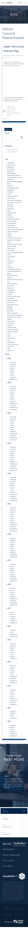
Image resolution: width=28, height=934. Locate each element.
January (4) (13, 362)
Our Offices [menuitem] (8, 866)
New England (10, 290)
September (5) (13, 494)
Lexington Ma (10, 261)
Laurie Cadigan (11, 256)
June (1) (12, 672)
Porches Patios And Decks (13, 296)
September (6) (13, 403)
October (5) (13, 435)
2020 (9, 534)
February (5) (13, 388)
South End (9, 325)
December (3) (13, 440)
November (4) (13, 407)
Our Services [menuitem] (8, 860)
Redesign (9, 306)
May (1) (12, 546)
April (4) (12, 369)
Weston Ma (10, 350)
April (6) (12, 393)
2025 (9, 382)
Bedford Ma (10, 179)
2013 (9, 686)
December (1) (13, 581)
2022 (9, 473)
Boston (9, 183)
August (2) (12, 596)
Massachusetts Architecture (14, 269)
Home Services (11, 248)
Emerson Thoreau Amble (13, 219)
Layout (9, 259)
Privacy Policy (7, 787)
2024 (9, 413)
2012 (9, 708)
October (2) (13, 577)
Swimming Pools (11, 338)
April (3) (12, 650)
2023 (9, 443)
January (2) (13, 564)
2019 (9, 560)
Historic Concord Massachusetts (15, 229)
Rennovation (10, 311)
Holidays (9, 236)
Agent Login (18, 914)
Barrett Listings (11, 107)
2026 (9, 358)
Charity (9, 194)
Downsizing (10, 217)
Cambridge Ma (11, 190)
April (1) (12, 566)
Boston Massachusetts (13, 188)
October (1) (13, 552)
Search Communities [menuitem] (11, 855)
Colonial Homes (11, 198)
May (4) (12, 371)
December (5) (13, 409)
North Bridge (10, 292)
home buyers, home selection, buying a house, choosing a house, (14, 240)
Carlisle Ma (10, 192)
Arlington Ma (10, 163)
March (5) (12, 421)
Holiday (9, 233)
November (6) (13, 498)
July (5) (12, 399)
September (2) (13, 598)
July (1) (12, 548)
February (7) (13, 510)
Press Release (10, 298)
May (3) (12, 516)
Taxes (8, 340)
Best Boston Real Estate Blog (14, 181)
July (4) (12, 375)
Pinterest (9, 294)
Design (9, 211)
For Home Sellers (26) (12, 152)
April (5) (12, 423)
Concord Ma (10, 206)
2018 (9, 584)
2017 (9, 608)
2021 (9, 504)
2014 (9, 662)
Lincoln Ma (10, 263)
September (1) (13, 379)
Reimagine (9, 309)
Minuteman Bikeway (12, 284)
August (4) (12, 377)
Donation (9, 215)
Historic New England (12, 231)
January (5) (13, 447)
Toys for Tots (10, 346)
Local (8, 265)
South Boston (10, 323)
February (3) (13, 646)
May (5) (12, 425)
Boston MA (10, 186)
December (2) (13, 636)
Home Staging (10, 250)
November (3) (13, 620)
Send (14, 796)
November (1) (13, 579)
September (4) (13, 433)
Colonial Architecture (12, 196)
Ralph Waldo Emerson (12, 300)
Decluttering (10, 208)
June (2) (12, 570)
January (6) (13, 417)
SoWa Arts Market (11, 327)
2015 (9, 640)
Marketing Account (10, 55)
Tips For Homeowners (12, 344)
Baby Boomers (10, 167)
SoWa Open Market (12, 331)
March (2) (12, 542)
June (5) (12, 457)
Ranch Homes (10, 302)
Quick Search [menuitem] (8, 849)
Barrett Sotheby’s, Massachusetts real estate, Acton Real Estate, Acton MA (14, 175)
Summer (9, 336)
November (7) (13, 528)
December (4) (13, 470)
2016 (9, 626)
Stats (8, 334)
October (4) (13, 405)
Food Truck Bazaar (12, 221)
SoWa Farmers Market (12, 329)
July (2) (12, 594)
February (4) (13, 364)
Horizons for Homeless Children (15, 252)
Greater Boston (11, 225)
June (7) (12, 373)
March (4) (12, 391)
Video (8, 348)
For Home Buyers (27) (12, 149)
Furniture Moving (11, 223)
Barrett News (10, 171)
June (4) (12, 397)
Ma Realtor (10, 267)
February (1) (13, 540)
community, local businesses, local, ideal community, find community (14, 202)
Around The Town (11, 165)
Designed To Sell (11, 213)
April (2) (12, 544)
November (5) (13, 468)
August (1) (12, 550)
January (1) (13, 538)
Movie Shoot (10, 286)
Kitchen (9, 254)
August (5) (12, 462)
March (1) (12, 714)
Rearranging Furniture (12, 304)
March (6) (12, 366)
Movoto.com (10, 288)
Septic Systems (11, 321)
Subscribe (8, 129)
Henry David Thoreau (12, 227)
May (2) (12, 612)
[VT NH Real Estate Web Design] (14, 922)
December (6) (13, 500)
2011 (9, 721)
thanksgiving (10, 342)
